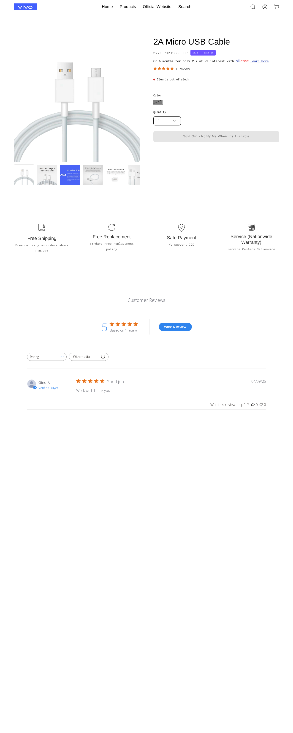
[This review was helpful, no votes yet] (253, 404)
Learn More (259, 61)
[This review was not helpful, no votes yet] (261, 404)
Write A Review (175, 327)
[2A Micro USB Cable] (24, 175)
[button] (253, 7)
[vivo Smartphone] (25, 6)
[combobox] (47, 357)
